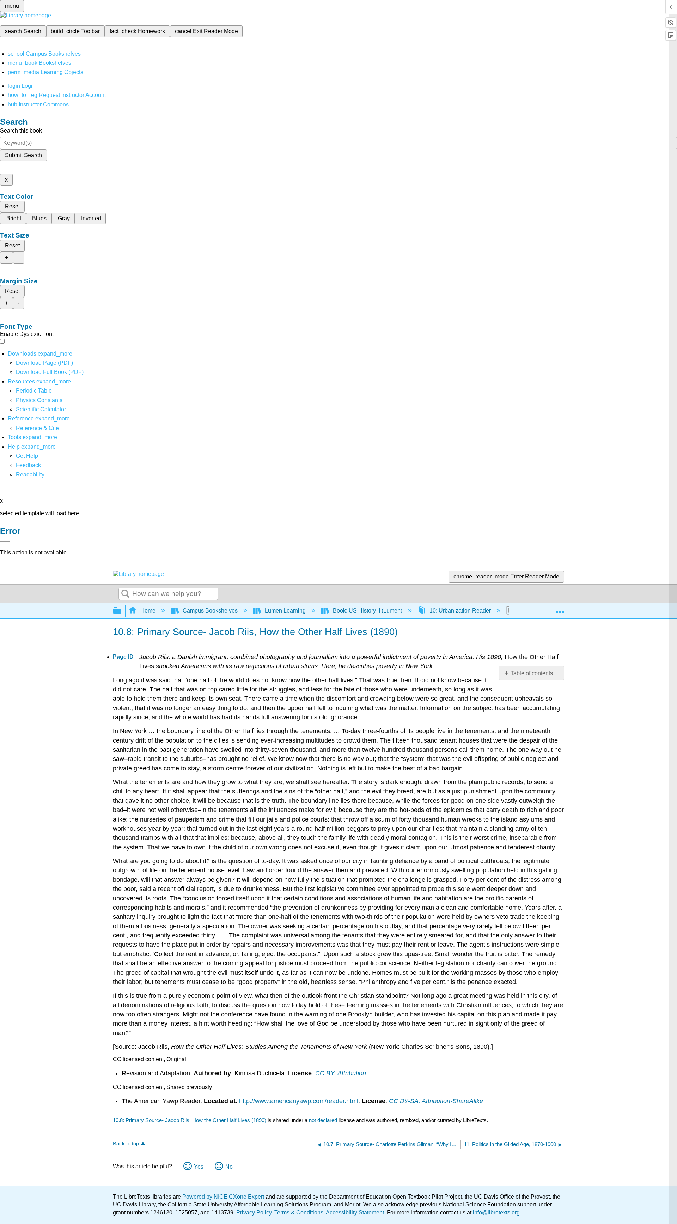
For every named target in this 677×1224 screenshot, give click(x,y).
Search (125, 594)
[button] (28, 465)
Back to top (126, 1143)
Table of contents (532, 673)
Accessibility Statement (355, 1213)
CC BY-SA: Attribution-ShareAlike (436, 1101)
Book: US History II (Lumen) (367, 611)
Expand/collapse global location (560, 608)
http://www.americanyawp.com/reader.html (298, 1101)
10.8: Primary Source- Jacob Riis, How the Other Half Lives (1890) (189, 1120)
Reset (12, 206)
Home (148, 611)
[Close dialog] (5, 541)
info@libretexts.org (495, 1213)
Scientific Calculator (41, 409)
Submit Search (23, 155)
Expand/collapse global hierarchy (121, 611)
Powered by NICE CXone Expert (224, 1197)
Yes (198, 1167)
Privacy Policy (254, 1213)
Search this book (21, 131)
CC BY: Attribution (340, 1073)
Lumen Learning (285, 611)
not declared (323, 1120)
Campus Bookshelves (210, 611)
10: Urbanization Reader (460, 611)
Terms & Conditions (298, 1213)
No (229, 1167)
